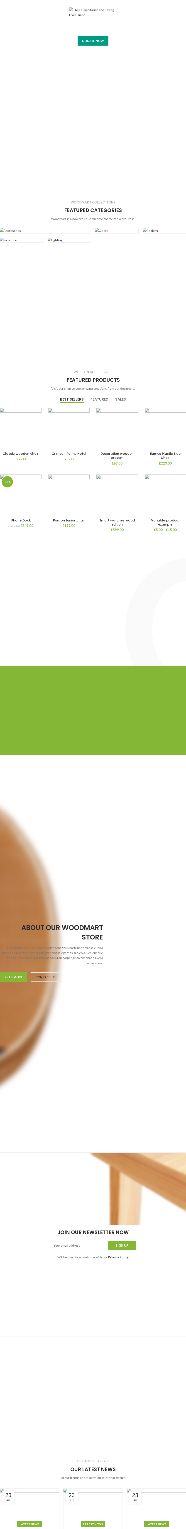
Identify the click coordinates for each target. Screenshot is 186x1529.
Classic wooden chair (21, 454)
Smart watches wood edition (117, 522)
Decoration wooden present (117, 456)
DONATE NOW (93, 41)
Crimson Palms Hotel (69, 454)
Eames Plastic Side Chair (165, 456)
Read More (14, 977)
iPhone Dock (21, 520)
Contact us (46, 977)
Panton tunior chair (69, 520)
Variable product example (165, 522)
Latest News (29, 1524)
